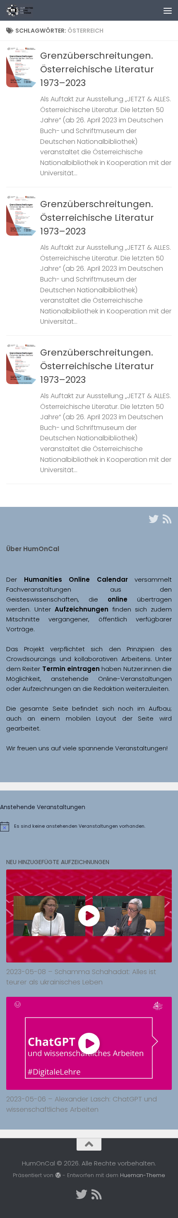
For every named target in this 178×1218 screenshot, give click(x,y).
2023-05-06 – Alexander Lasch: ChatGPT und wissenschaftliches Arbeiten (81, 1104)
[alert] (89, 826)
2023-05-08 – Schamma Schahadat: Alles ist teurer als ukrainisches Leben (81, 977)
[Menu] (167, 10)
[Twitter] (154, 519)
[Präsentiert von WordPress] (57, 1175)
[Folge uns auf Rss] (167, 519)
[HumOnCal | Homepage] (23, 10)
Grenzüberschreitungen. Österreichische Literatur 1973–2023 (97, 69)
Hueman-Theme (142, 1175)
